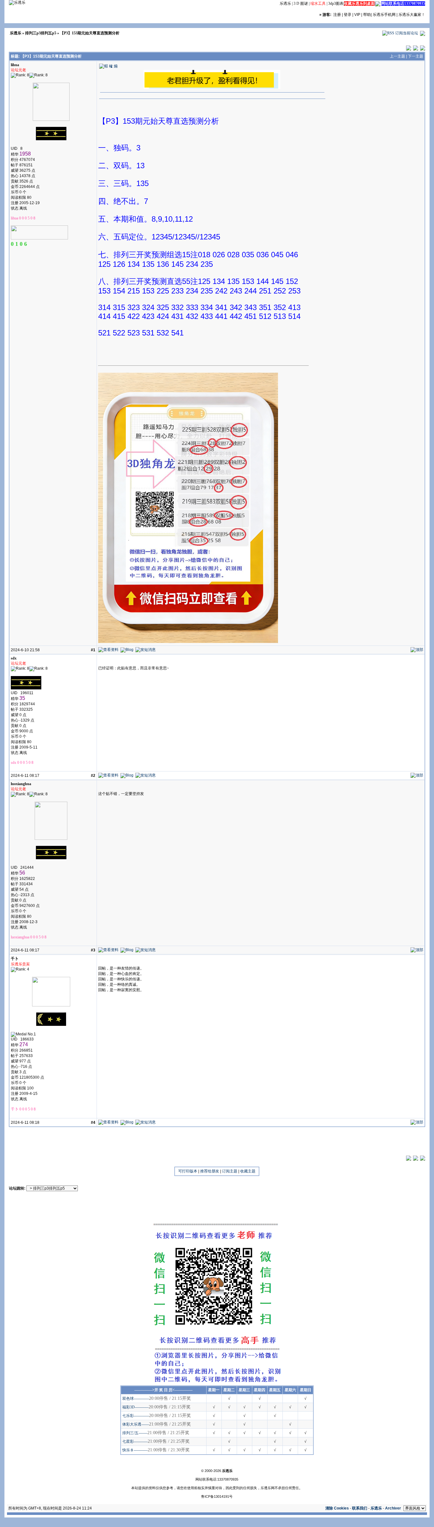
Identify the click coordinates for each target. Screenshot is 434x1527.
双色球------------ (135, 1398)
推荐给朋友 (209, 1171)
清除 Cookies (337, 1508)
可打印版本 (187, 1171)
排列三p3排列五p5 (40, 33)
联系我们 (359, 1508)
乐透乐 (285, 3)
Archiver (393, 1508)
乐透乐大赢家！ (411, 14)
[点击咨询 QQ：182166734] (377, 3)
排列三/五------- (134, 1433)
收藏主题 (247, 1171)
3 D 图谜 (301, 3)
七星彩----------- (135, 1441)
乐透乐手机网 (384, 14)
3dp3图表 (335, 3)
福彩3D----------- (135, 1407)
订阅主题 (229, 1171)
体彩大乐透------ (135, 1424)
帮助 (367, 14)
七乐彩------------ (135, 1415)
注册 (337, 14)
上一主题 (397, 56)
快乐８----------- (135, 1450)
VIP (357, 14)
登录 (347, 14)
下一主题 (415, 56)
